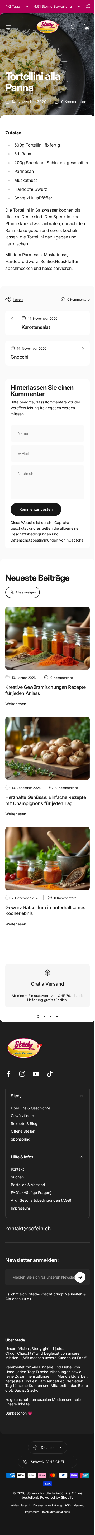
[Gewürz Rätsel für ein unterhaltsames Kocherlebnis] (47, 858)
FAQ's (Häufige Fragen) (31, 1192)
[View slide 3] (51, 1016)
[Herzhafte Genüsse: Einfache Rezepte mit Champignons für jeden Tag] (47, 748)
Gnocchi (19, 357)
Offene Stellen (23, 1131)
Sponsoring (20, 1139)
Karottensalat (36, 327)
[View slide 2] (44, 1016)
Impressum (20, 1208)
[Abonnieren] (80, 1277)
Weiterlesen (15, 704)
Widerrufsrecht (20, 1505)
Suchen (17, 1177)
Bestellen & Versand (28, 1184)
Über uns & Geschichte (30, 1108)
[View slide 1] (38, 1016)
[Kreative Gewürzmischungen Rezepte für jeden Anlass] (47, 638)
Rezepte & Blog (24, 1123)
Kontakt (17, 1169)
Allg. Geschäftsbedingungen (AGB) (41, 1200)
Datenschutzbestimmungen (34, 540)
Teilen (18, 299)
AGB (68, 1505)
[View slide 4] (57, 1016)
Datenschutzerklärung (47, 1505)
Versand (79, 1505)
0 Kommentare (73, 101)
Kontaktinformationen (56, 1512)
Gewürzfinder (22, 1115)
